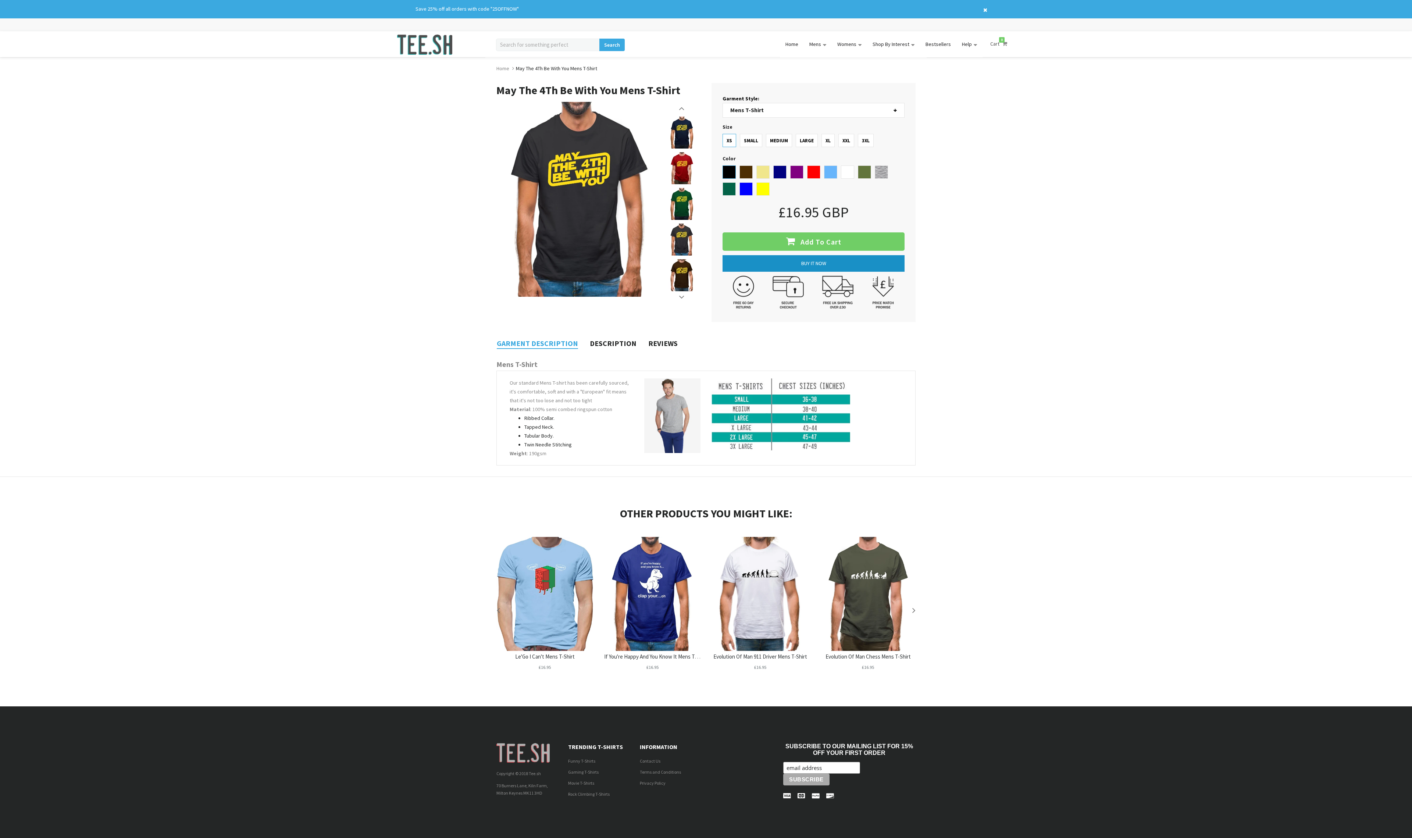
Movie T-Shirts (581, 783)
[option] (682, 132)
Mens (815, 44)
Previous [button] (682, 108)
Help (967, 44)
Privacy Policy (653, 783)
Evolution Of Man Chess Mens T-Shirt (868, 656)
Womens (846, 44)
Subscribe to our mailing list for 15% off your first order (849, 749)
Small (751, 141)
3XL (866, 141)
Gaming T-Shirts (583, 772)
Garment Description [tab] (537, 343)
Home (791, 44)
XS (729, 141)
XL (828, 141)
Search (612, 45)
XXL (846, 141)
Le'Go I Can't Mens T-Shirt (545, 656)
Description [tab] (613, 343)
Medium (779, 141)
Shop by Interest (891, 44)
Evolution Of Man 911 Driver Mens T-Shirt (760, 656)
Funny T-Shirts (581, 761)
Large (807, 141)
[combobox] (547, 45)
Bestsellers (938, 44)
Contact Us (650, 761)
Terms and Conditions (660, 772)
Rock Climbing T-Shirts (589, 794)
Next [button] (682, 297)
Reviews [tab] (663, 343)
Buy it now (813, 263)
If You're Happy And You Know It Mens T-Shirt (655, 656)
